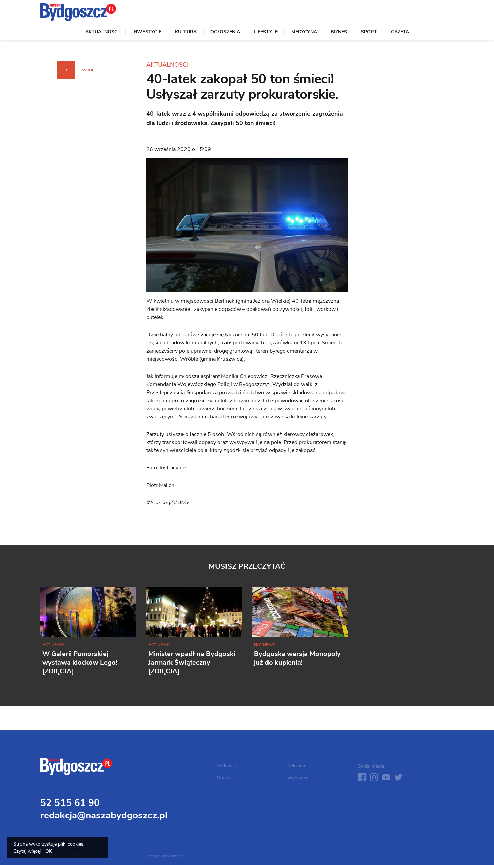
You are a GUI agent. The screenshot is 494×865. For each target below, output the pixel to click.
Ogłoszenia (225, 32)
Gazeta (400, 32)
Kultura (186, 32)
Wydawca (297, 778)
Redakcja (226, 766)
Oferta (224, 778)
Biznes (339, 32)
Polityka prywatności (165, 856)
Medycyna (304, 32)
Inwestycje (146, 32)
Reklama (296, 766)
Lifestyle (266, 32)
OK (48, 851)
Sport (369, 32)
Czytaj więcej (27, 851)
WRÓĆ (88, 70)
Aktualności (102, 32)
